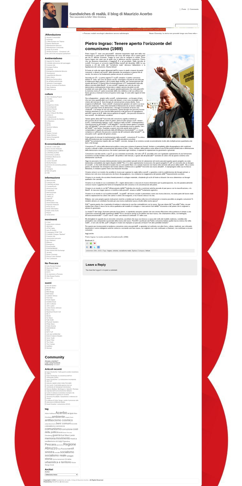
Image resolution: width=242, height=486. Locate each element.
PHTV (48, 272)
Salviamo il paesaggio (54, 83)
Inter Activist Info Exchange (55, 250)
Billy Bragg (50, 292)
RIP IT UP (49, 332)
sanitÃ (71, 448)
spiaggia (70, 456)
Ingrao (109, 251)
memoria (50, 438)
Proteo (48, 167)
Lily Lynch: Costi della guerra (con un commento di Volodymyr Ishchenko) (59, 386)
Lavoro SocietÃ (51, 161)
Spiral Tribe (50, 340)
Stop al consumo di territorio (56, 85)
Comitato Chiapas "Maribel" (55, 234)
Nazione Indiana (52, 127)
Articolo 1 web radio (53, 147)
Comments (194, 9)
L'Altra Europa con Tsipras (55, 41)
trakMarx (49, 346)
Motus (48, 123)
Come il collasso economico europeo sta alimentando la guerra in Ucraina (60, 393)
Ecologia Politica (52, 67)
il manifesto (50, 190)
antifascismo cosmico (59, 420)
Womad (49, 348)
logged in (99, 270)
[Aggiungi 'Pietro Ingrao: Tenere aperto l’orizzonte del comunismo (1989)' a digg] (87, 245)
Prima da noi (50, 207)
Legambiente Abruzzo (53, 75)
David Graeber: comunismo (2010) (58, 404)
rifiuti (59, 449)
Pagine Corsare (51, 133)
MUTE (48, 125)
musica (73, 439)
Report (48, 213)
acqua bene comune (53, 224)
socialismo (67, 452)
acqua (70, 413)
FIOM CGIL (50, 159)
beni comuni (63, 423)
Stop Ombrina (51, 87)
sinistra (49, 452)
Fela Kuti (49, 298)
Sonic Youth (50, 338)
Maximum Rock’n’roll (53, 312)
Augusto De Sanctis (53, 61)
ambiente (58, 416)
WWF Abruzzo (51, 89)
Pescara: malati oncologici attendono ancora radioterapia (106, 33)
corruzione (67, 429)
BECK (48, 290)
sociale (57, 452)
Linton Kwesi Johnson (54, 308)
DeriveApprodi (51, 107)
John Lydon (50, 306)
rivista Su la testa (52, 49)
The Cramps (50, 344)
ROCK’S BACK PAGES (54, 336)
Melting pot (50, 201)
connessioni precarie (53, 238)
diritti (61, 432)
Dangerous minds (52, 105)
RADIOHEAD (50, 328)
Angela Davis (69, 417)
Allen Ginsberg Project (54, 97)
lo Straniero (50, 121)
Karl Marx (65, 435)
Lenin (72, 435)
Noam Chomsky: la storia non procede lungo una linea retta (172, 33)
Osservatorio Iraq (52, 203)
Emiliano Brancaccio (53, 157)
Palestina (66, 441)
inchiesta (49, 39)
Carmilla (49, 99)
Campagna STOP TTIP (54, 232)
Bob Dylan (50, 294)
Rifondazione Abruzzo (54, 45)
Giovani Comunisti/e (53, 37)
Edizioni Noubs (51, 109)
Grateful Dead (51, 302)
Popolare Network (52, 205)
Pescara (50, 444)
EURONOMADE (51, 248)
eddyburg (49, 69)
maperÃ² (49, 199)
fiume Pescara (67, 432)
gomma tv (49, 115)
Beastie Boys (50, 288)
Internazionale (51, 192)
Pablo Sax (49, 270)
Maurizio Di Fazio (52, 268)
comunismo (53, 429)
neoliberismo (50, 441)
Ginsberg (48, 435)
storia (48, 458)
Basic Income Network (54, 149)
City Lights (50, 101)
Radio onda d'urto (52, 211)
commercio (60, 426)
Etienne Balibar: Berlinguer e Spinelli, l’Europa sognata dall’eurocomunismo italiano (62, 390)
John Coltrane (51, 304)
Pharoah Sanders (52, 322)
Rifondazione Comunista (54, 47)
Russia (64, 449)
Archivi (47, 472)
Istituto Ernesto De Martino (55, 119)
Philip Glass (50, 324)
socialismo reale (55, 455)
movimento (63, 438)
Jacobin (49, 252)
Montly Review (51, 163)
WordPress (56, 482)
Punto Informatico (52, 209)
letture (148, 251)
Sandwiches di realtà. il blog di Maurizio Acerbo (110, 14)
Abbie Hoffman (50, 413)
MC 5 (48, 314)
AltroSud (49, 226)
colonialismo (50, 426)
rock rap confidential (53, 334)
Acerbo (61, 413)
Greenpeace (50, 73)
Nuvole (48, 131)
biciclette (74, 424)
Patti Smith (50, 320)
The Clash (49, 342)
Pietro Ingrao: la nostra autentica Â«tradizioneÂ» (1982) (106, 237)
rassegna (49, 169)
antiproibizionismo (50, 424)
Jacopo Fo (50, 194)
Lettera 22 (49, 196)
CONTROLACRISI (52, 153)
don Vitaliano (50, 240)
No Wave (49, 318)
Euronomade (50, 246)
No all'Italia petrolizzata (54, 81)
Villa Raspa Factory (53, 276)
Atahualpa (64, 482)
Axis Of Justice (51, 230)
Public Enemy (51, 326)
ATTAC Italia (50, 228)
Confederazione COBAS (54, 151)
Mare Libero (50, 77)
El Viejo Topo (50, 111)
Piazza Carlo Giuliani (53, 256)
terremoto (60, 459)
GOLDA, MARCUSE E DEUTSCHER (58, 383)
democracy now (51, 188)
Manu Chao (50, 310)
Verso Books (50, 139)
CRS (48, 103)
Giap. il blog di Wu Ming (54, 113)
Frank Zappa (50, 300)
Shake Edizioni (51, 135)
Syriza (54, 459)
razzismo (59, 445)
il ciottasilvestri (51, 117)
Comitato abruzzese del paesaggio (58, 63)
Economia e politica (53, 155)
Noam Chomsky (51, 254)
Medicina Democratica (54, 79)
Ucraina (68, 459)
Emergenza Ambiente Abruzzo (56, 71)
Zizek (52, 465)
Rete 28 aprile (51, 171)
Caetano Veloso (51, 296)
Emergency (50, 244)
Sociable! (56, 365)
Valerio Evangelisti (52, 137)
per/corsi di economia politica (56, 165)
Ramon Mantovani (52, 43)
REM (48, 330)
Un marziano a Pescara (54, 274)
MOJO (48, 316)
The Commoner (51, 258)
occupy (59, 441)
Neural (48, 129)
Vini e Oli (49, 278)
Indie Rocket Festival (53, 266)
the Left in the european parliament (58, 54)
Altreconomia (50, 180)
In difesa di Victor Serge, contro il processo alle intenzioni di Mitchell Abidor (62, 401)
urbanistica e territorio (58, 462)
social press (50, 215)
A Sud (48, 222)
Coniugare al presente (100, 63)
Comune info (50, 65)
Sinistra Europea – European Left (57, 51)
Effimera (49, 242)
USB (48, 173)
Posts (184, 9)
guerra (56, 435)
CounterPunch (51, 186)
